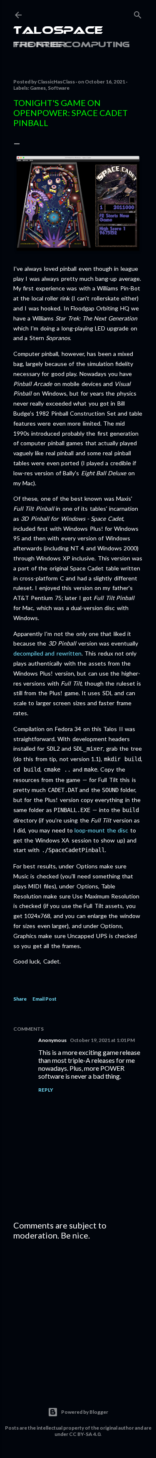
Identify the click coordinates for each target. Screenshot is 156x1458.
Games (38, 88)
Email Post (44, 999)
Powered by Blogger (84, 1412)
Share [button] (20, 999)
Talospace (58, 31)
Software (58, 88)
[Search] (138, 13)
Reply (45, 1090)
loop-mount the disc (101, 830)
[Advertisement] (78, 1313)
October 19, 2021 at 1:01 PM (102, 1040)
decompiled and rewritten (47, 653)
